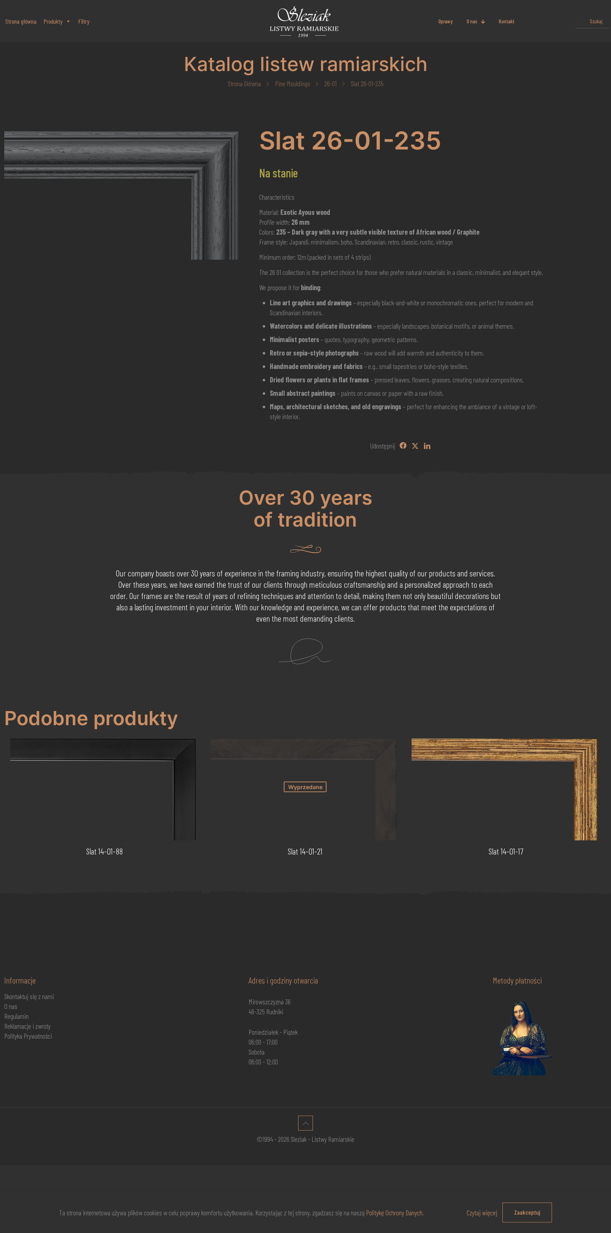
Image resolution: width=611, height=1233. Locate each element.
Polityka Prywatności (28, 1036)
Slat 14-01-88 (104, 851)
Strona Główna (244, 83)
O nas (10, 1006)
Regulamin (16, 1016)
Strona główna (20, 21)
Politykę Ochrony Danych (394, 1212)
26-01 (330, 83)
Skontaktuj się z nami (29, 996)
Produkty (53, 21)
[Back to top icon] (305, 1123)
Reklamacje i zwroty (27, 1026)
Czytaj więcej (482, 1212)
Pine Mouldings (292, 83)
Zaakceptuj (527, 1212)
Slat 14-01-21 (305, 851)
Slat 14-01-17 (506, 851)
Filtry (83, 21)
